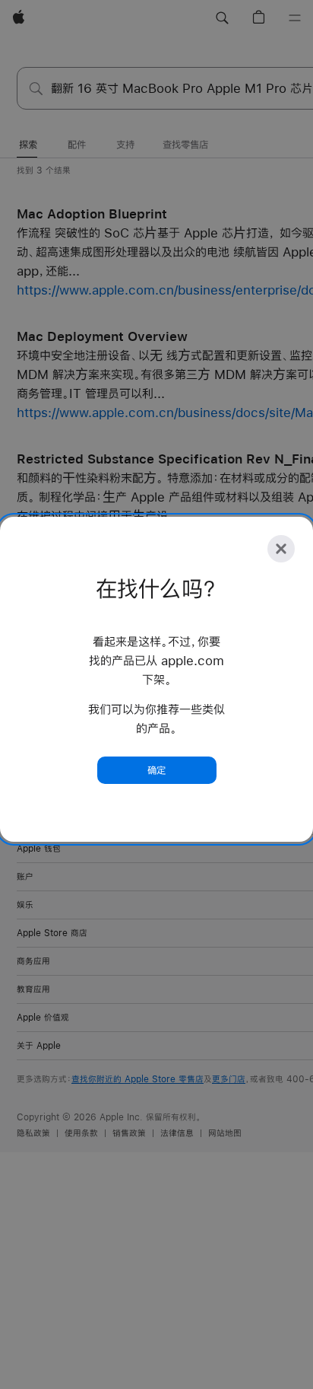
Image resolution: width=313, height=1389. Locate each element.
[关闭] (281, 548)
